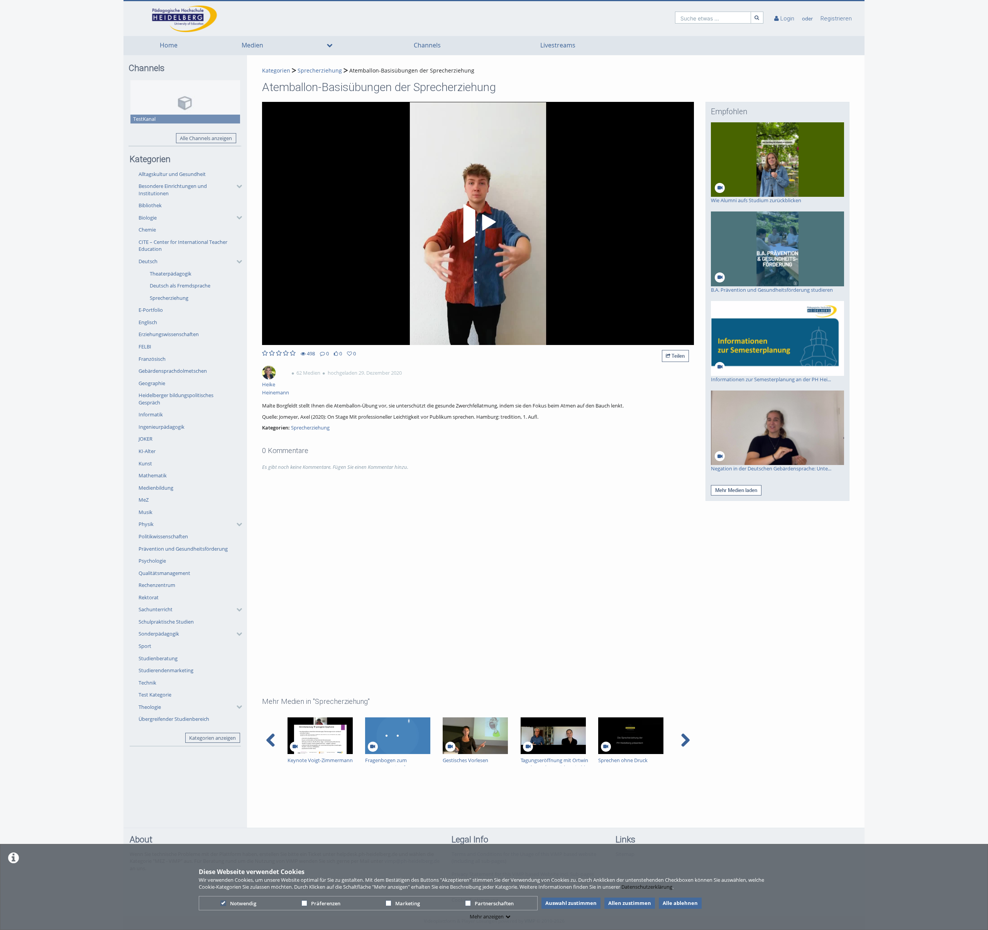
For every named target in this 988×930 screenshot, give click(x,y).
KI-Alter (147, 451)
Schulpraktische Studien (166, 621)
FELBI (145, 346)
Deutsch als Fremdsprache (180, 285)
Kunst (145, 463)
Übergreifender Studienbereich (174, 718)
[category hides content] (237, 186)
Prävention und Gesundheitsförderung (183, 548)
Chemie (147, 229)
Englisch (148, 322)
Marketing (407, 903)
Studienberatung (158, 658)
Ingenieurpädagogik (161, 426)
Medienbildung (156, 487)
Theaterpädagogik (170, 273)
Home (169, 45)
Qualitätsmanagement (164, 573)
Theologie (150, 706)
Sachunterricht (156, 609)
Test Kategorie (155, 694)
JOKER (145, 438)
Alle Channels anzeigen (206, 138)
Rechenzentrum (157, 585)
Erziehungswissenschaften (169, 334)
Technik (147, 682)
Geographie (152, 383)
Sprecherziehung (169, 297)
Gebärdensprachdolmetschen (173, 370)
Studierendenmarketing (166, 670)
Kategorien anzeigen (212, 737)
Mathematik (153, 475)
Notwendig (243, 903)
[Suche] (757, 18)
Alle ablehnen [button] (680, 903)
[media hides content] (329, 45)
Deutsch (148, 261)
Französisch (152, 358)
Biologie (148, 217)
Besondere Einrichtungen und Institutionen (173, 190)
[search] (713, 18)
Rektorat (149, 597)
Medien (252, 45)
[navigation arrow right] (685, 740)
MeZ (144, 499)
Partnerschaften (494, 903)
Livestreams (557, 45)
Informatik (151, 414)
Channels (427, 45)
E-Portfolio (151, 309)
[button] (188, 190)
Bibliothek (150, 205)
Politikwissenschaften (163, 536)
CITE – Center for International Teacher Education (183, 245)
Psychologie (152, 560)
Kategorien (276, 70)
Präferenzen (325, 903)
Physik (146, 524)
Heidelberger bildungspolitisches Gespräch (176, 399)
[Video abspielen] (478, 223)
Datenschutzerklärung (646, 886)
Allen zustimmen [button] (629, 903)
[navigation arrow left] (271, 740)
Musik (145, 512)
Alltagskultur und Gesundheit (172, 174)
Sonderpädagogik (159, 633)
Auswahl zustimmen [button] (571, 903)
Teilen (677, 355)
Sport (145, 646)
